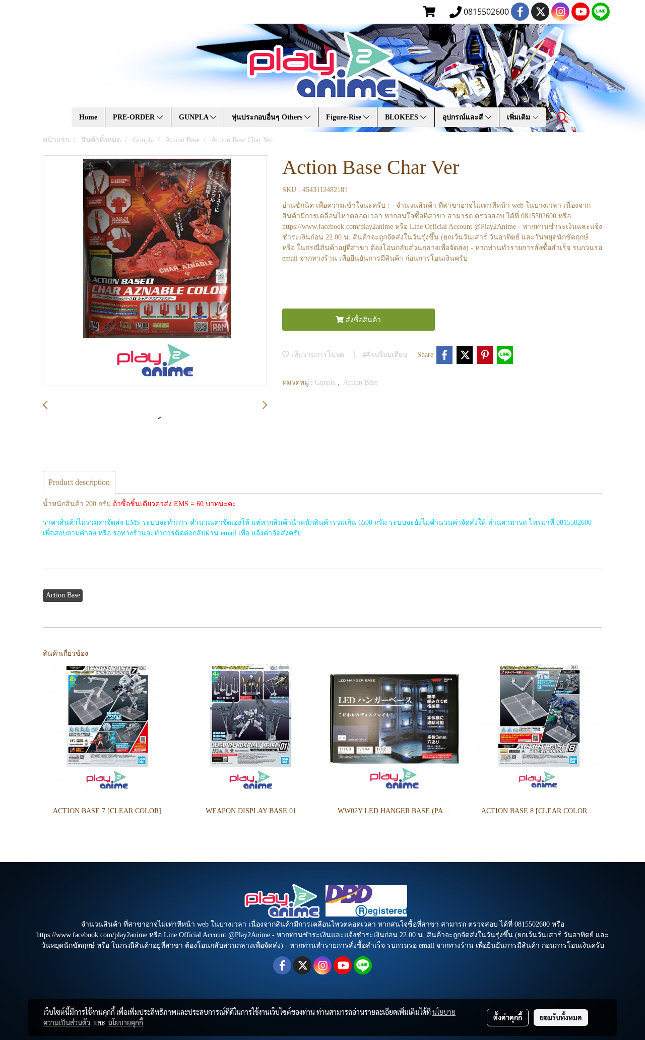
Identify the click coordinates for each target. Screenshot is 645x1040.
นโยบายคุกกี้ (125, 1022)
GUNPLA (194, 117)
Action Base (360, 382)
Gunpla (326, 382)
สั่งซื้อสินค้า (362, 320)
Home (88, 117)
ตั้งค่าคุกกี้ (507, 1017)
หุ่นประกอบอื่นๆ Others (268, 117)
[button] (562, 117)
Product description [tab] (79, 482)
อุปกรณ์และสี (463, 117)
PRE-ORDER (135, 117)
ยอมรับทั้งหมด (561, 1017)
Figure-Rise (344, 117)
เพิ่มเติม (519, 117)
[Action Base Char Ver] (155, 271)
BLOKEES (402, 117)
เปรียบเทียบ (388, 354)
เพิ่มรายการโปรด (316, 354)
